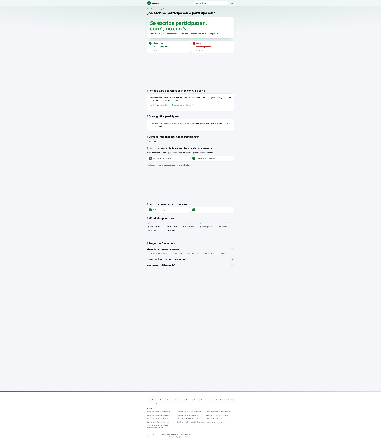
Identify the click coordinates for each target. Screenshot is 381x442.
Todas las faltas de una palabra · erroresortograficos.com (158, 426)
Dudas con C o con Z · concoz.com (217, 418)
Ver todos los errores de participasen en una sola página (169, 165)
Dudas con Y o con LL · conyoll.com (217, 415)
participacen (153, 141)
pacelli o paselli (170, 223)
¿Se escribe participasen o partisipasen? (163, 249)
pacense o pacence (189, 227)
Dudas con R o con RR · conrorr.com (159, 415)
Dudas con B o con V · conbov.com (158, 412)
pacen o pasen (205, 223)
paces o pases (170, 230)
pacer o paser (222, 227)
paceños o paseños (171, 227)
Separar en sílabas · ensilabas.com (158, 422)
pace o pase (152, 223)
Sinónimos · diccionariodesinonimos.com (190, 422)
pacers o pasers (153, 230)
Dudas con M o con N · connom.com (218, 412)
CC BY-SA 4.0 (188, 437)
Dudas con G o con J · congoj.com (188, 415)
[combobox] (211, 3)
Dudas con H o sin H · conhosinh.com (189, 412)
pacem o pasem (188, 223)
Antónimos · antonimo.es (214, 422)
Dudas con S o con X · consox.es (157, 418)
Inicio (148, 9)
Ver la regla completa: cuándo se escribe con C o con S (171, 105)
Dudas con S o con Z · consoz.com (188, 418)
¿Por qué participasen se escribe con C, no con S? (167, 259)
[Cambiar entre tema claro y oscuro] (232, 3)
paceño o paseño (154, 227)
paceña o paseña (223, 223)
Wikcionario (174, 437)
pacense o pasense (206, 227)
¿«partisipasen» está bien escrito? (161, 265)
